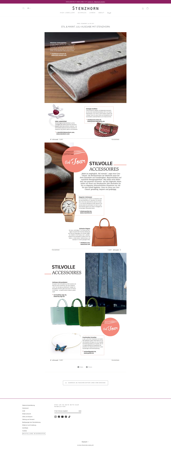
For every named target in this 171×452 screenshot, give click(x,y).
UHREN (92, 13)
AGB (23, 411)
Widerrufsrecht (26, 414)
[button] (29, 8)
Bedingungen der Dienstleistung (31, 422)
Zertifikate (25, 428)
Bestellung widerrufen (34, 433)
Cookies (24, 431)
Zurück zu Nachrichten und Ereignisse (87, 382)
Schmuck (82, 13)
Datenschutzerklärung (28, 405)
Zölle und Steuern (27, 416)
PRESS (78, 23)
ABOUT (101, 13)
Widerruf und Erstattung (29, 425)
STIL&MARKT (84, 23)
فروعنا (109, 13)
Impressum (25, 408)
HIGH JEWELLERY (67, 13)
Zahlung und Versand (28, 419)
